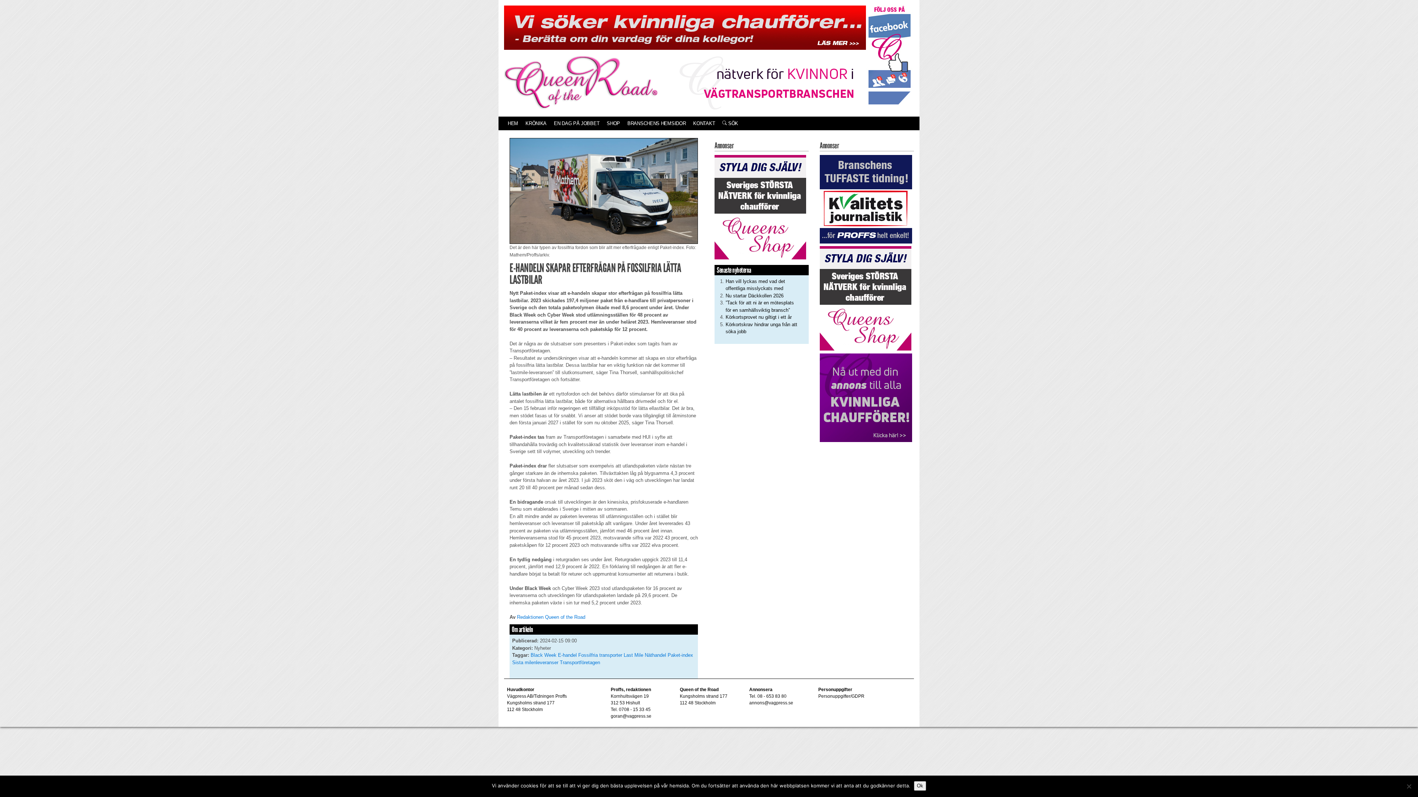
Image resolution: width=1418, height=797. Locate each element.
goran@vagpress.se (631, 716)
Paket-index (680, 655)
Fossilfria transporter (600, 655)
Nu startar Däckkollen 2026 (755, 296)
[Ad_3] (866, 397)
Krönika (536, 123)
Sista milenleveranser (535, 662)
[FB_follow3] (889, 55)
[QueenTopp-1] (685, 27)
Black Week (543, 655)
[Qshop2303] (760, 206)
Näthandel (655, 655)
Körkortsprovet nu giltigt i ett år (759, 317)
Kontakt (704, 123)
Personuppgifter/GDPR (841, 696)
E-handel (567, 655)
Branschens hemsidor (656, 123)
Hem (513, 123)
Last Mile (633, 655)
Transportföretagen (580, 662)
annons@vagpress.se (771, 702)
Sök (732, 123)
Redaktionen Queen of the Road (551, 617)
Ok (920, 786)
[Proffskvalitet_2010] (866, 198)
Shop (613, 123)
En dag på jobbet (576, 123)
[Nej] (1408, 786)
